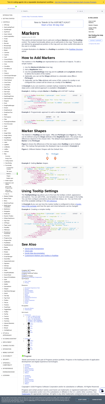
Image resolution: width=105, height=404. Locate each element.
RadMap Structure (76, 49)
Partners (27, 299)
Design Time (8, 158)
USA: (34, 316)
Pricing (27, 282)
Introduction (7, 15)
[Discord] (29, 336)
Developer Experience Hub (32, 288)
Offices (27, 373)
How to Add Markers (38, 58)
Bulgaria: (35, 320)
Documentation (29, 290)
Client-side (29, 251)
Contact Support (95, 40)
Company (27, 364)
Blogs (26, 294)
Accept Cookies (82, 399)
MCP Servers (25, 277)
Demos (27, 289)
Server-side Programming (8, 187)
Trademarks (26, 394)
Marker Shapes (34, 131)
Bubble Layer (10, 178)
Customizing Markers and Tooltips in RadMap (41, 255)
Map (28, 16)
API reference (52, 201)
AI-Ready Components (35, 277)
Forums (27, 293)
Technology (28, 366)
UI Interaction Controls (10, 168)
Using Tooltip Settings (40, 191)
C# (54, 117)
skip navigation (11, 8)
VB (58, 117)
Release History (29, 292)
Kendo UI (24, 274)
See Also (29, 244)
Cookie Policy (31, 400)
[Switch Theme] (102, 11)
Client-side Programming (8, 191)
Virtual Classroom (30, 300)
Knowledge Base (9, 372)
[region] (52, 399)
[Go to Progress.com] (27, 356)
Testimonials (28, 309)
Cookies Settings (97, 399)
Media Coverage (29, 370)
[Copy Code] (80, 95)
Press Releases (29, 368)
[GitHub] (29, 334)
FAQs (26, 303)
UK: (34, 317)
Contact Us (28, 315)
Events (27, 301)
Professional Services (31, 297)
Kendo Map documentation (35, 253)
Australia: (35, 321)
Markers (9, 173)
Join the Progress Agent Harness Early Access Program (75, 2)
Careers (27, 371)
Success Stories (29, 308)
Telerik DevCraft (26, 271)
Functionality (34, 16)
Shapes (8, 176)
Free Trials (28, 281)
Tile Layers (9, 171)
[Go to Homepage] (16, 8)
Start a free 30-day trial (52, 25)
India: (34, 319)
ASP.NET (48, 117)
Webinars (27, 296)
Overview (7, 156)
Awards (27, 367)
